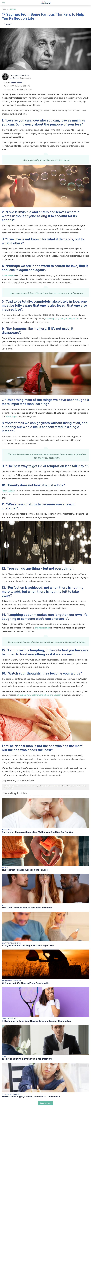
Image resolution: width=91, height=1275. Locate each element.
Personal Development (11, 1094)
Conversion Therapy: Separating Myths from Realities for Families (37, 832)
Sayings (13, 9)
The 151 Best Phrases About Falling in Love (25, 869)
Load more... (45, 1103)
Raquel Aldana (25, 78)
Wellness (5, 9)
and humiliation (42, 628)
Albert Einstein (8, 491)
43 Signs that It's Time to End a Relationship (25, 983)
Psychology (7, 829)
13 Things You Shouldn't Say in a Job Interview (27, 1058)
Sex (3, 905)
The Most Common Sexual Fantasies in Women (27, 907)
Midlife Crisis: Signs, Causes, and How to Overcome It (31, 1096)
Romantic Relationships (11, 943)
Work (4, 1056)
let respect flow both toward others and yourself (39, 695)
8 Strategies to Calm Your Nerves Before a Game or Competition (36, 1021)
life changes (11, 416)
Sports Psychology (10, 1018)
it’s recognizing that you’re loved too (62, 318)
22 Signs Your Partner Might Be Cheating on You (28, 945)
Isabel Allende (8, 275)
